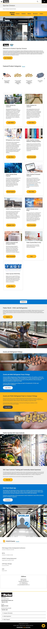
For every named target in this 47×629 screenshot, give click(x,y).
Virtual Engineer (11, 191)
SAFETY (18, 625)
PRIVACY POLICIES (22, 625)
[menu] (1, 1)
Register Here (10, 225)
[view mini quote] (44, 2)
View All (8, 479)
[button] (43, 625)
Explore (8, 317)
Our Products (7, 58)
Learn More (11, 122)
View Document (31, 157)
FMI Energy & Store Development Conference (13, 548)
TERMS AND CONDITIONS (29, 625)
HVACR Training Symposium (9, 558)
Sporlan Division (9, 6)
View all (23, 66)
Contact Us (23, 301)
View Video (31, 191)
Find (31, 256)
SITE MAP (15, 625)
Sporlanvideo (31, 184)
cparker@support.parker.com (7, 600)
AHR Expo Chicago (7, 563)
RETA (3, 553)
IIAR (3, 569)
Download (7, 500)
